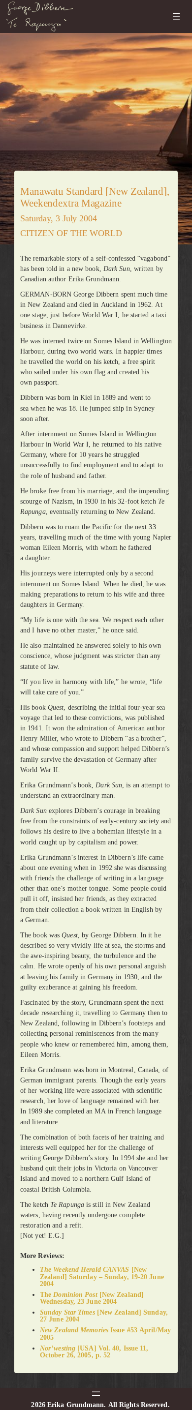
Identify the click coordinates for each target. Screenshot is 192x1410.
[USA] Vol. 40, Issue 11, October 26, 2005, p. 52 (94, 1351)
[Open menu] (176, 17)
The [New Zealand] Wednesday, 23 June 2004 (92, 1298)
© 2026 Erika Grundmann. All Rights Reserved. (95, 1404)
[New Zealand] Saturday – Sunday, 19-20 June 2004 (102, 1276)
